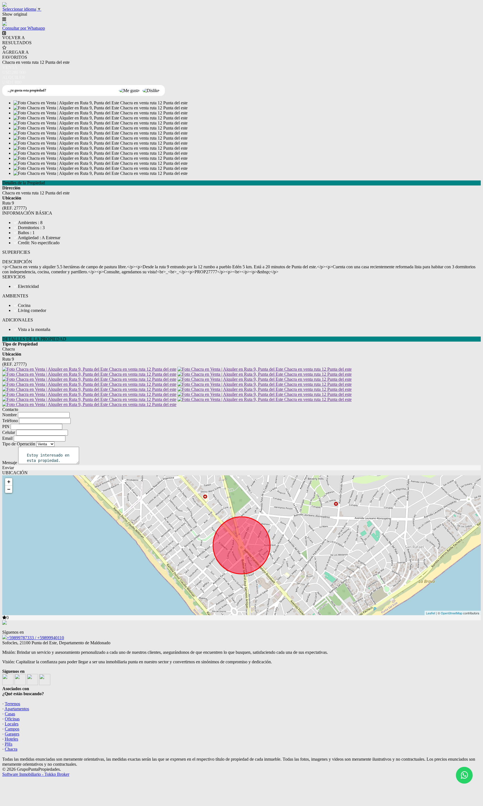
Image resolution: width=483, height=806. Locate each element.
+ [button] (8, 482)
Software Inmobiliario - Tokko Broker (35, 774)
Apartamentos (16, 708)
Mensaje (9, 462)
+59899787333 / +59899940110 (35, 637)
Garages (12, 734)
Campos (12, 729)
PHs (8, 744)
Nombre (9, 414)
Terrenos (12, 703)
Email (7, 438)
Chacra (11, 749)
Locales (11, 724)
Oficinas (12, 718)
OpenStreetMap (451, 613)
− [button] (8, 489)
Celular (8, 432)
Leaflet (430, 613)
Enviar (8, 467)
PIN (6, 426)
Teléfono (10, 420)
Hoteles (11, 739)
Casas (10, 713)
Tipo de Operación (18, 443)
